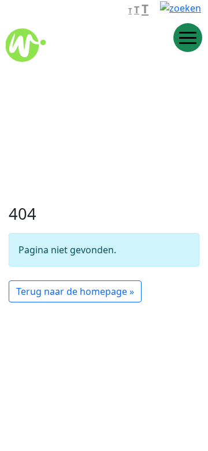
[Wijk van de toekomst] (84, 42)
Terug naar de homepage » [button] (75, 291)
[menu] (187, 37)
